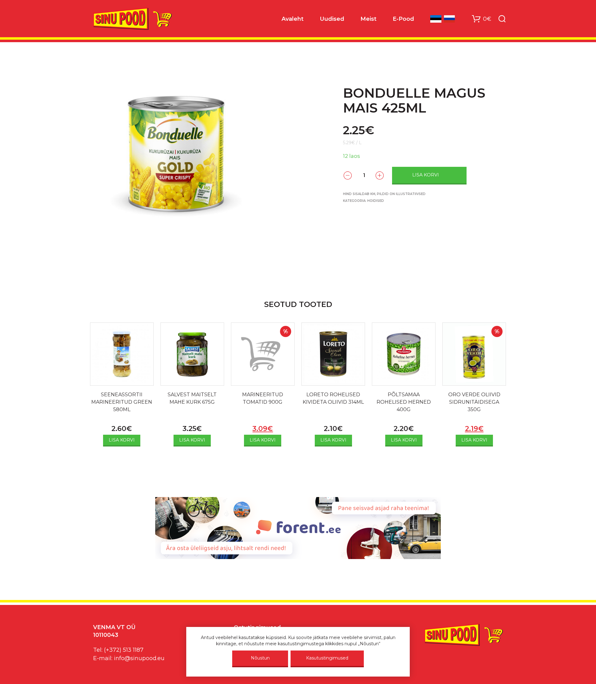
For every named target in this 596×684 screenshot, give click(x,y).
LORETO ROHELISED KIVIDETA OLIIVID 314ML (333, 398)
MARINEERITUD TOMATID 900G (262, 398)
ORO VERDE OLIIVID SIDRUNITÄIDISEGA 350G (474, 402)
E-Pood (403, 19)
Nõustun (260, 658)
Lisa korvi (425, 175)
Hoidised (375, 201)
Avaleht (293, 19)
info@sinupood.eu (139, 658)
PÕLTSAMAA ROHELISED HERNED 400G (404, 402)
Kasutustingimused (327, 658)
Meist (368, 19)
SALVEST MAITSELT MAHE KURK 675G (192, 398)
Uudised (332, 19)
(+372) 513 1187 (123, 649)
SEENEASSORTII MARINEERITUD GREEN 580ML (121, 402)
